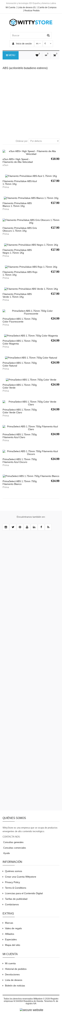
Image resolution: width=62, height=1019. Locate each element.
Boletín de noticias (15, 985)
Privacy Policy (12, 882)
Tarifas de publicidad (16, 898)
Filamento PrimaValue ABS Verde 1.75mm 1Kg (17, 295)
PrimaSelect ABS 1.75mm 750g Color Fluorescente (20, 320)
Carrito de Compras (47, 7)
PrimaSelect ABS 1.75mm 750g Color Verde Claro (20, 411)
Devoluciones (12, 974)
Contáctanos (12, 904)
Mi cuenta (10, 963)
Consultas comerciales (14, 848)
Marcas (9, 922)
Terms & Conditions (15, 887)
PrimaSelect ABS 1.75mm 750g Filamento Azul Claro (20, 436)
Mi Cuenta (10, 7)
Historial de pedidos (16, 969)
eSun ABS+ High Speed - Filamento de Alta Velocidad (18, 160)
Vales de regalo (13, 928)
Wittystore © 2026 (41, 999)
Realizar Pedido (32, 11)
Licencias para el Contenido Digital (24, 893)
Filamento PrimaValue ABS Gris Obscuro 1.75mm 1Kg (20, 229)
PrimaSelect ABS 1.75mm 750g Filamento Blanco (20, 482)
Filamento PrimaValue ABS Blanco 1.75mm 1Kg (17, 204)
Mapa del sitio (12, 945)
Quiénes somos (13, 871)
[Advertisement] (31, 103)
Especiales (11, 939)
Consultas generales (13, 842)
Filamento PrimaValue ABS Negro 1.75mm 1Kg (17, 251)
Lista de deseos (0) (27, 7)
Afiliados (9, 933)
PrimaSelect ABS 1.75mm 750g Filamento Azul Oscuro (20, 460)
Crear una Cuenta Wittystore (20, 876)
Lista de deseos (13, 980)
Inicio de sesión (23, 43)
